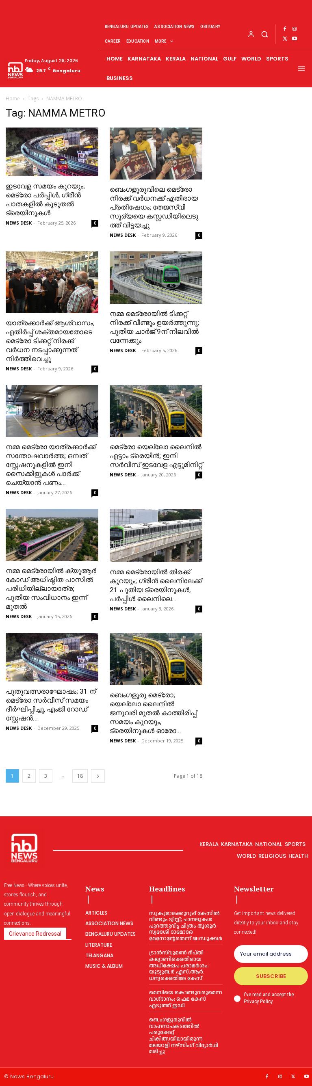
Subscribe (271, 976)
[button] (264, 34)
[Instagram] (294, 29)
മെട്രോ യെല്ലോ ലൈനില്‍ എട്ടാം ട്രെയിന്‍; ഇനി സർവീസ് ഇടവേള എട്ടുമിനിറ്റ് (156, 456)
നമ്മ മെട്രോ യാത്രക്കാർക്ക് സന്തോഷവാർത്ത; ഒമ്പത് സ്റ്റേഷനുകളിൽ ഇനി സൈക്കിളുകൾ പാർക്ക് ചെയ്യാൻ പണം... (50, 465)
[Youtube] (294, 39)
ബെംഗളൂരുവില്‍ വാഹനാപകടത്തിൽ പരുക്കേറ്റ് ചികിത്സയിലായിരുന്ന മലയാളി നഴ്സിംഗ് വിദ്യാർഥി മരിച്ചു (183, 1035)
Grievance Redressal (35, 933)
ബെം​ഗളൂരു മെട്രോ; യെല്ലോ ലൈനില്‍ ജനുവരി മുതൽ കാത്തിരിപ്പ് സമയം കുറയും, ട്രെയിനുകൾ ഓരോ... (153, 713)
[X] (285, 39)
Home (13, 98)
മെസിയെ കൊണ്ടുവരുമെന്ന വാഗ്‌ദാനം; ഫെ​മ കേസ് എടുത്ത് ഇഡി (185, 999)
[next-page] (98, 776)
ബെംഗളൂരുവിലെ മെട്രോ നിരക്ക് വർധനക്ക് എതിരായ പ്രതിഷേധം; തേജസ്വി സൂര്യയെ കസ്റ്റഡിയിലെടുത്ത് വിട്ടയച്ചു (154, 207)
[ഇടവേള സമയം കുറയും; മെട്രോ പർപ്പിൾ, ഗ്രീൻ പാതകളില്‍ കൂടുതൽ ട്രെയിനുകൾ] (52, 152)
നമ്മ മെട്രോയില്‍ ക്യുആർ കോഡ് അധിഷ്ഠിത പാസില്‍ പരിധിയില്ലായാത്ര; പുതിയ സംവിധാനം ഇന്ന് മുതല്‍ (51, 588)
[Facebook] (285, 29)
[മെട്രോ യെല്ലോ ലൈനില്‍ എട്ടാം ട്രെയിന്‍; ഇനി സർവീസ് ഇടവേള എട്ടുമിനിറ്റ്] (156, 411)
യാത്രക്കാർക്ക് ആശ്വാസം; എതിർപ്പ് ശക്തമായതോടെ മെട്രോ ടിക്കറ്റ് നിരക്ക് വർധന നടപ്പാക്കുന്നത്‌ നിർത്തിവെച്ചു (50, 341)
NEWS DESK (19, 223)
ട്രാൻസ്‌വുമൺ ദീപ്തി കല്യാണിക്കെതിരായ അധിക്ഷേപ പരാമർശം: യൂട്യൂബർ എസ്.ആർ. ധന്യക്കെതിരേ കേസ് (179, 965)
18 (80, 775)
